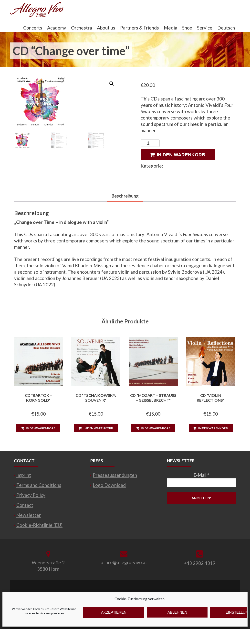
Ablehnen (177, 612)
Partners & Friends (139, 27)
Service (204, 27)
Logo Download (109, 485)
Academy (56, 27)
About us (106, 27)
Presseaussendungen (115, 475)
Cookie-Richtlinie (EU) (39, 525)
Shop (187, 27)
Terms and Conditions (38, 485)
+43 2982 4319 (199, 563)
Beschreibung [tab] (125, 196)
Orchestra (81, 27)
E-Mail (201, 475)
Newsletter (28, 515)
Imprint (23, 475)
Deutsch (226, 27)
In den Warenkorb (181, 154)
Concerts (32, 27)
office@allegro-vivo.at (124, 562)
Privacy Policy (30, 495)
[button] (111, 83)
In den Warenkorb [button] (40, 428)
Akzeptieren (113, 612)
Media (170, 27)
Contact (24, 505)
